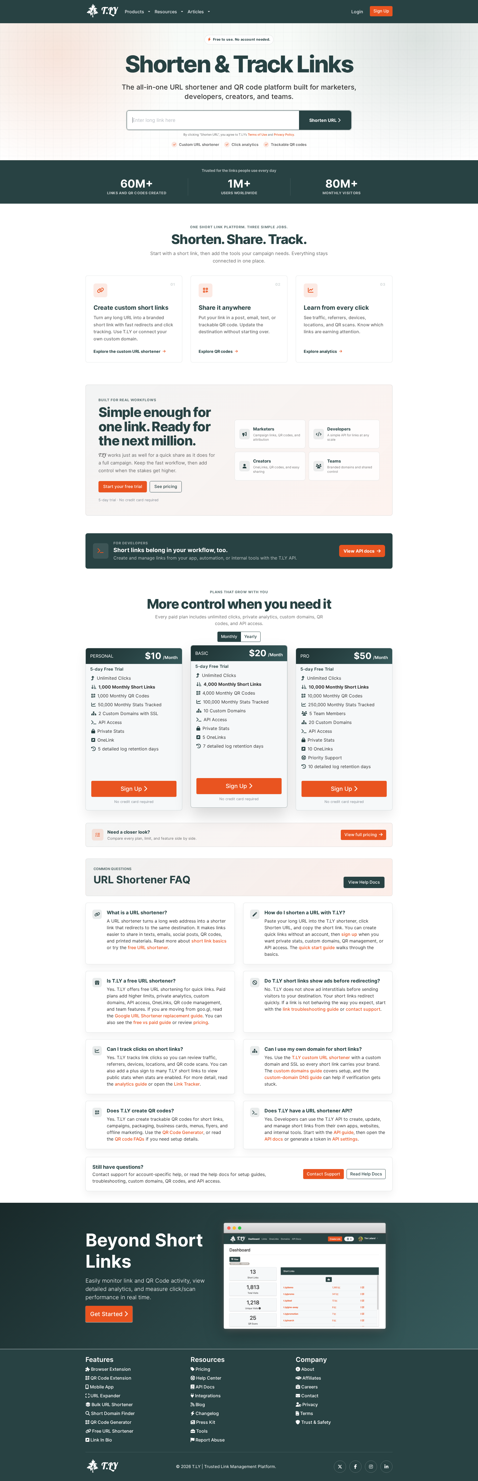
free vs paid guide (152, 1022)
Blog (199, 1404)
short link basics (209, 941)
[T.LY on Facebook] (355, 1467)
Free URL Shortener (112, 1431)
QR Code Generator (182, 1132)
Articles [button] (196, 11)
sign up (349, 934)
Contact (309, 1395)
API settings (345, 1139)
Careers (309, 1387)
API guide (344, 1132)
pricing (200, 1022)
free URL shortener (148, 947)
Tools (201, 1431)
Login (357, 11)
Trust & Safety (315, 1422)
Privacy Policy (284, 134)
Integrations (207, 1395)
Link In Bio (100, 1440)
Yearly (250, 636)
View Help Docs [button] (364, 882)
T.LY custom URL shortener (321, 1057)
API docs (273, 1139)
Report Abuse (209, 1440)
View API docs (359, 551)
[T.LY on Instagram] (371, 1467)
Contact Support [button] (323, 1174)
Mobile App (101, 1387)
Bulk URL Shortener (111, 1404)
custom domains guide (298, 1070)
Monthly (229, 636)
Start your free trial (122, 486)
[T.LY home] (101, 11)
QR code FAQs (129, 1139)
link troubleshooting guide (311, 1009)
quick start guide (317, 947)
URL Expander (104, 1395)
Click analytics (245, 144)
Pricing (202, 1369)
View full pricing (361, 834)
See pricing (165, 486)
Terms (306, 1413)
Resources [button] (166, 11)
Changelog (206, 1413)
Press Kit (205, 1422)
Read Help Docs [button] (366, 1174)
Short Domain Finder (112, 1413)
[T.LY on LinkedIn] (386, 1467)
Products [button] (135, 11)
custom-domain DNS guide (293, 1077)
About (307, 1369)
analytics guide (131, 1084)
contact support (363, 1009)
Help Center (208, 1378)
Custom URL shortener (199, 144)
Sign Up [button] (381, 11)
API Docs (204, 1387)
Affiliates (311, 1378)
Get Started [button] (107, 1314)
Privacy (309, 1404)
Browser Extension (110, 1369)
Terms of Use (257, 134)
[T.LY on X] (340, 1467)
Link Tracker (187, 1084)
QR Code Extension (110, 1378)
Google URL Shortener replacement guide (158, 1015)
